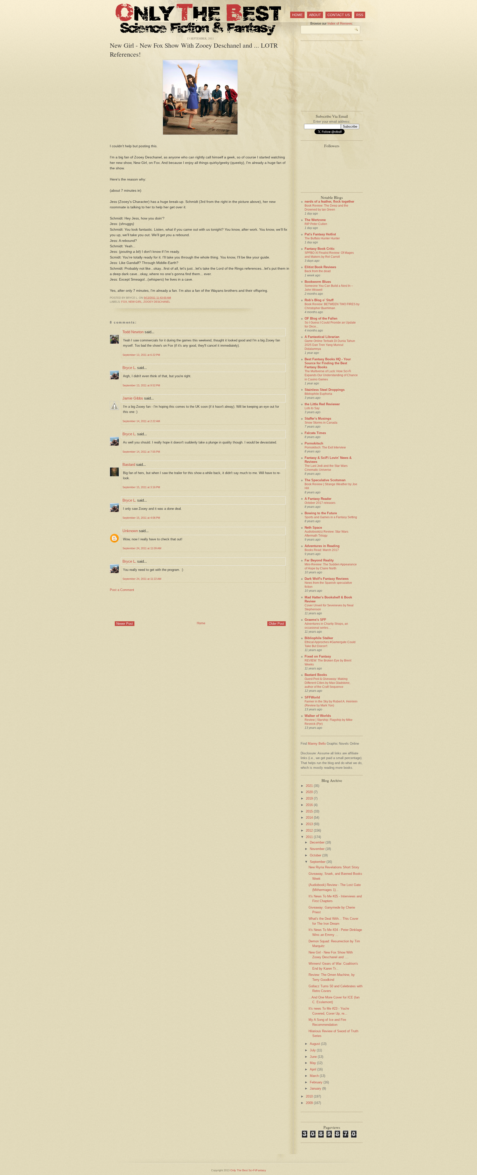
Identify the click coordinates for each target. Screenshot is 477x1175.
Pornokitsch (314, 443)
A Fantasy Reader (318, 499)
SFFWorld (312, 697)
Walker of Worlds (318, 716)
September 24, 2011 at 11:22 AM (141, 578)
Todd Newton (133, 332)
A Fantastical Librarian (322, 337)
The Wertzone (315, 220)
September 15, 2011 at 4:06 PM (141, 517)
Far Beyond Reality (319, 560)
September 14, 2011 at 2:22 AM (141, 421)
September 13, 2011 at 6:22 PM (141, 354)
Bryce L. (129, 368)
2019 (310, 798)
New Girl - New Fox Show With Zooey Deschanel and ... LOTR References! (194, 49)
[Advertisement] (200, 606)
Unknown (130, 531)
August (315, 1044)
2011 (310, 837)
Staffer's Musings (318, 418)
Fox (124, 301)
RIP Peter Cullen (316, 224)
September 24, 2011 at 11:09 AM (141, 548)
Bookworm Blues (318, 282)
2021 (310, 786)
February (316, 1082)
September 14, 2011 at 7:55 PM (141, 451)
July (313, 1050)
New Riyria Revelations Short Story (334, 867)
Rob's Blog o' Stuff (319, 300)
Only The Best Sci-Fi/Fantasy (248, 1170)
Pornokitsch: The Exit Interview (325, 447)
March (315, 1076)
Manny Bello (317, 743)
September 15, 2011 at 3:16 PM (141, 487)
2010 (310, 1096)
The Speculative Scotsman (325, 480)
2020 (310, 792)
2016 (310, 805)
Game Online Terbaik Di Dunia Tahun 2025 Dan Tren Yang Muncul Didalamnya (330, 345)
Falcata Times (315, 433)
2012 (310, 830)
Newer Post (124, 623)
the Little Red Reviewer (322, 404)
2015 (310, 811)
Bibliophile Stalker (319, 638)
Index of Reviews (339, 23)
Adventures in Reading (322, 546)
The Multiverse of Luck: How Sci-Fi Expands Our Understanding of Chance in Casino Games (331, 375)
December (317, 842)
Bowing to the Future (321, 513)
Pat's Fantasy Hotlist (320, 234)
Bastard (128, 464)
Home (297, 15)
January (316, 1088)
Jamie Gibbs (132, 398)
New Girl (135, 301)
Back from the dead (318, 271)
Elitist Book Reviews (320, 267)
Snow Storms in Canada (321, 422)
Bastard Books (316, 675)
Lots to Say (312, 408)
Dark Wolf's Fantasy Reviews (327, 579)
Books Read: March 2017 (322, 550)
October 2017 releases (320, 503)
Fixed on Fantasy (318, 656)
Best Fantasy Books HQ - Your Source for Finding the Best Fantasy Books (328, 363)
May (313, 1063)
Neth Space (313, 527)
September (318, 862)
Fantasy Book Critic (320, 249)
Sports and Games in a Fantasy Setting (331, 517)
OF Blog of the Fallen (321, 318)
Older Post (276, 623)
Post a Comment (122, 590)
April (313, 1069)
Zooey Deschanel (156, 301)
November (317, 849)
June (314, 1057)
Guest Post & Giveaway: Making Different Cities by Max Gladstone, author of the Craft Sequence (327, 683)
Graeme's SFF (315, 620)
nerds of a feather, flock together (329, 201)
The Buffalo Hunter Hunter (322, 238)
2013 (310, 824)
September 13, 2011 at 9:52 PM (141, 385)
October (316, 855)
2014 (310, 817)
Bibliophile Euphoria (318, 394)
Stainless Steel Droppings (325, 390)
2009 (310, 1103)
